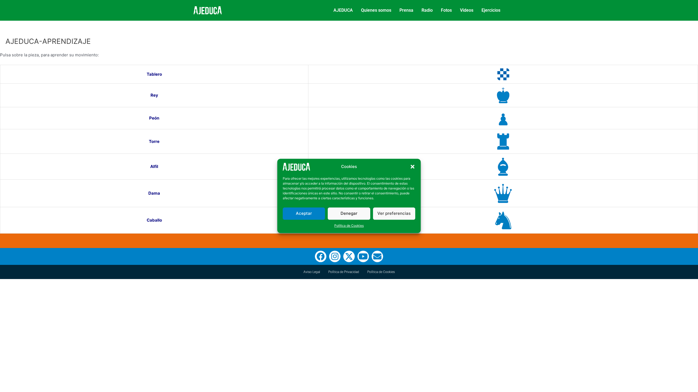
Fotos (446, 10)
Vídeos (466, 10)
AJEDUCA (343, 10)
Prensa (406, 10)
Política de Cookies (349, 225)
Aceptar (304, 213)
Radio (427, 10)
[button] (412, 167)
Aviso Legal (311, 272)
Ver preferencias (394, 213)
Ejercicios (491, 10)
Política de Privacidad (343, 272)
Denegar (349, 213)
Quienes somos (376, 10)
